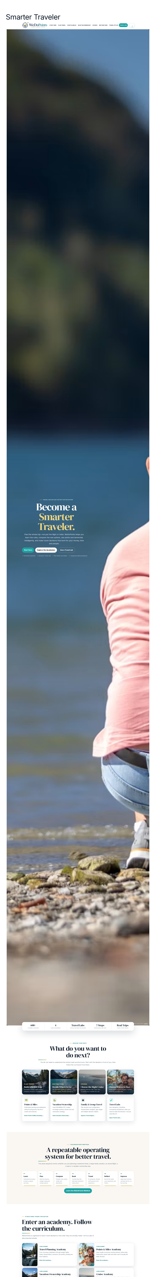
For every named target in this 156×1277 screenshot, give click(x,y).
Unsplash (146, 1023)
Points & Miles (71, 25)
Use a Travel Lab (66, 550)
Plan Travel (61, 25)
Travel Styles (113, 25)
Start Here (52, 25)
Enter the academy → (45, 1260)
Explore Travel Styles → (88, 1115)
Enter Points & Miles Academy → (34, 1115)
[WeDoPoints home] (34, 25)
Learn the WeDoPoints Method (78, 1191)
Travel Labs (123, 25)
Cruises (94, 25)
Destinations (103, 25)
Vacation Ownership (84, 25)
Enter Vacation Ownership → (61, 1115)
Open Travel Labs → (115, 1117)
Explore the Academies (46, 550)
